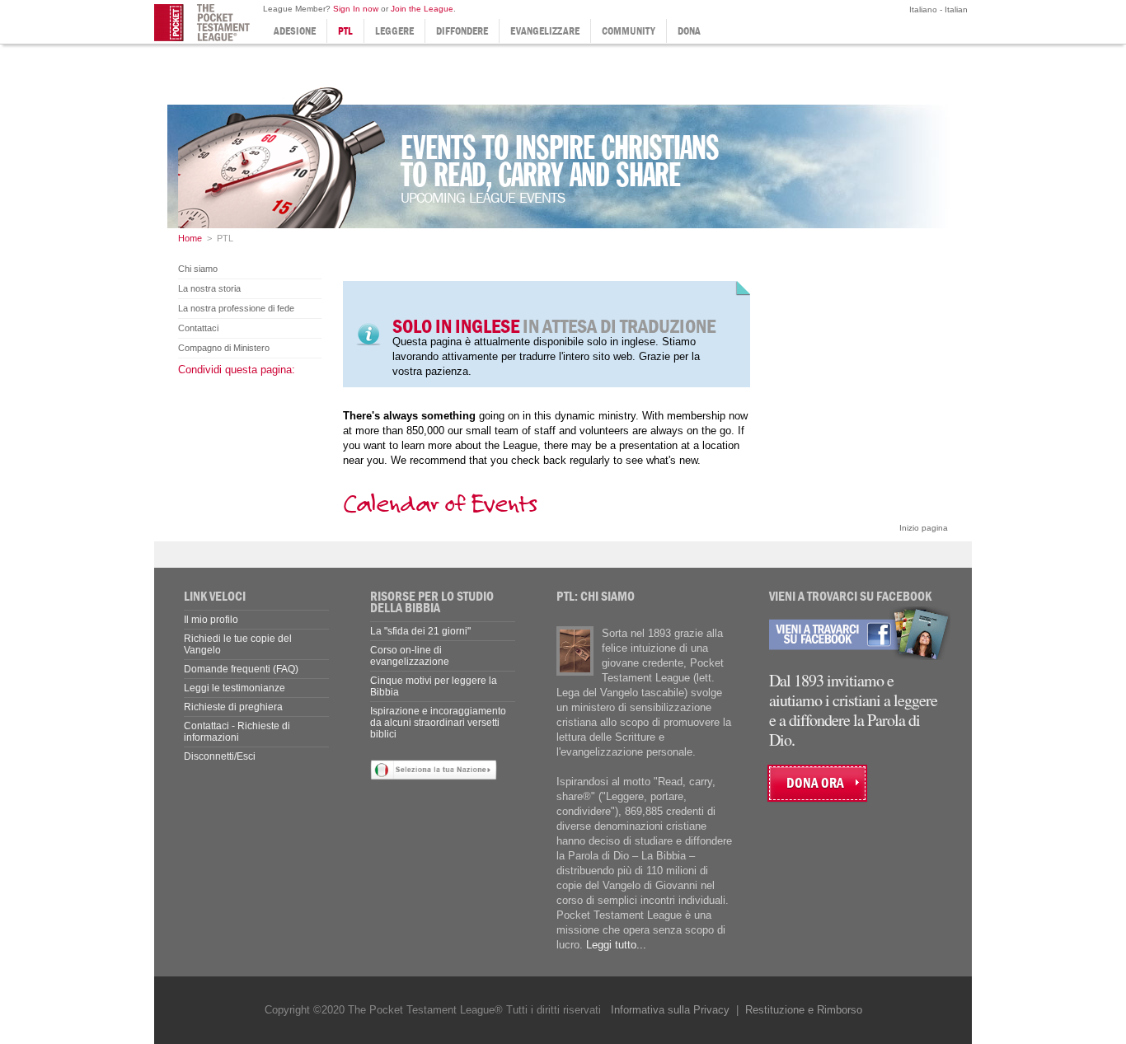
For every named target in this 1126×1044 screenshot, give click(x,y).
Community (628, 31)
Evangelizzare (544, 31)
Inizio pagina (923, 527)
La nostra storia (209, 288)
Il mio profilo (211, 619)
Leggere (394, 31)
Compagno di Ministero (224, 348)
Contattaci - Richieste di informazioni (237, 731)
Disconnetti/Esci (220, 756)
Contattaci (198, 328)
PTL (345, 31)
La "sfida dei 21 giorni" (420, 631)
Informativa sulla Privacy (670, 1010)
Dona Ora (815, 783)
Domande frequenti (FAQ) (241, 669)
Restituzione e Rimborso (803, 1010)
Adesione (295, 31)
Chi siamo (198, 269)
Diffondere (462, 31)
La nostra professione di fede (236, 308)
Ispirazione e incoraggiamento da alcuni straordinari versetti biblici (438, 722)
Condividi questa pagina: (236, 369)
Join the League (422, 8)
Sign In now (355, 8)
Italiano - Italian (937, 9)
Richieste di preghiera (233, 707)
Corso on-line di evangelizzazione (409, 655)
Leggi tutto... (616, 945)
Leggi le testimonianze (234, 688)
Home (190, 238)
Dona (689, 31)
